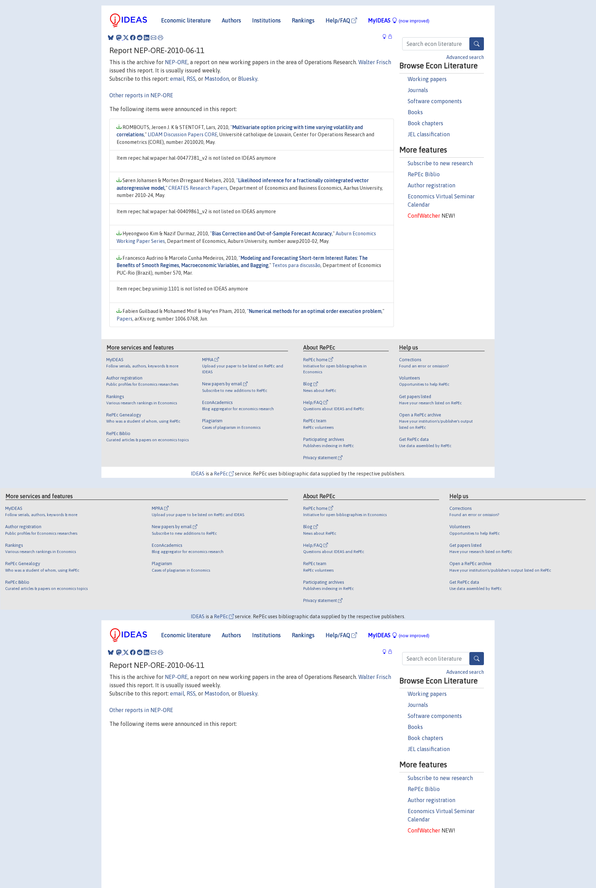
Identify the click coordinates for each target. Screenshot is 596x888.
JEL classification (429, 134)
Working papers (427, 79)
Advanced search (465, 57)
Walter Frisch (374, 62)
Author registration (431, 185)
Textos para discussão (296, 265)
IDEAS (198, 473)
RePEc (221, 473)
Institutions (266, 20)
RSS (191, 79)
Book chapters (425, 123)
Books (415, 112)
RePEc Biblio (424, 174)
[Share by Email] (153, 37)
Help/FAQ (338, 20)
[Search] (476, 43)
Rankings (303, 20)
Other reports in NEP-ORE (141, 95)
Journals (418, 90)
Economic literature (186, 20)
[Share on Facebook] (133, 37)
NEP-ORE (176, 62)
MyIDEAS (398, 20)
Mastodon (217, 79)
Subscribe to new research (440, 163)
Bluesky (247, 79)
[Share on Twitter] (126, 37)
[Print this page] (160, 37)
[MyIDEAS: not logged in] (386, 36)
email (177, 79)
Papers (124, 319)
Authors (231, 20)
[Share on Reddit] (139, 37)
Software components (435, 101)
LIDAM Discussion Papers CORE (182, 134)
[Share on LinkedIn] (146, 37)
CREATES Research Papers (197, 188)
